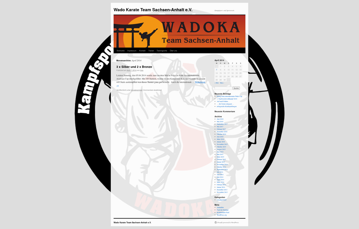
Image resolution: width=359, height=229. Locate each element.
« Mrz (217, 83)
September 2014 (222, 169)
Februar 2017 (221, 129)
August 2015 (221, 149)
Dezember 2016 (222, 131)
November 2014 (222, 164)
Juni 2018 (220, 119)
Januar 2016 (221, 142)
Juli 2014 (220, 172)
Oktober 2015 (221, 147)
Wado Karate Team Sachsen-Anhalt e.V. (153, 9)
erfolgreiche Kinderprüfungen (227, 106)
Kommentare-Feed (223, 212)
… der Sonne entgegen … (225, 104)
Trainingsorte (162, 50)
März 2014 (220, 182)
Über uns (173, 50)
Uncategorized (136, 90)
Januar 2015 (221, 162)
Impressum (131, 50)
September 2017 (222, 124)
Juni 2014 (220, 174)
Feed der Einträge (222, 210)
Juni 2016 (220, 136)
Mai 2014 (220, 177)
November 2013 (222, 192)
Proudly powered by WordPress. (228, 222)
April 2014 (220, 179)
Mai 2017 (220, 126)
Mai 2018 (220, 121)
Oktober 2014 (221, 167)
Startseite (121, 50)
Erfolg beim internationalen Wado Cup (229, 96)
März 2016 (220, 139)
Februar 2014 (221, 184)
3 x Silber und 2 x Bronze (134, 67)
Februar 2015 (221, 159)
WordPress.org (222, 215)
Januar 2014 (221, 187)
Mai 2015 (220, 154)
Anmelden (220, 207)
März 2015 (220, 157)
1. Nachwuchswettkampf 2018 (227, 99)
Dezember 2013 (222, 189)
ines (141, 70)
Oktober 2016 (221, 134)
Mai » (222, 83)
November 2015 (222, 144)
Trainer (151, 50)
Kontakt (142, 50)
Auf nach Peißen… (223, 101)
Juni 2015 (220, 152)
